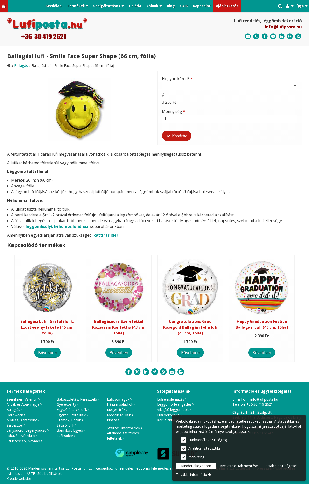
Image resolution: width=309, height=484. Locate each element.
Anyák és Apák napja (23, 404)
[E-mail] (247, 36)
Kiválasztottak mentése (239, 466)
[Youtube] (273, 36)
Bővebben (47, 352)
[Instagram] (289, 36)
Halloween (15, 415)
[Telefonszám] (256, 36)
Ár (164, 95)
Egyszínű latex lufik (72, 409)
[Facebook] (264, 36)
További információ (191, 474)
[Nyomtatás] (180, 372)
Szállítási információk (123, 428)
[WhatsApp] (163, 372)
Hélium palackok (120, 404)
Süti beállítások (49, 473)
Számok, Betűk (69, 420)
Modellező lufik (119, 415)
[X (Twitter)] (137, 372)
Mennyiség (173, 111)
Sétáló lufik (65, 425)
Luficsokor (65, 435)
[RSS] (298, 36)
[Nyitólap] (4, 6)
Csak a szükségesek (282, 466)
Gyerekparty (66, 404)
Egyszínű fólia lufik (71, 415)
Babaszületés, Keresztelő (77, 399)
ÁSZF (31, 473)
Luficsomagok (118, 399)
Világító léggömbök (173, 409)
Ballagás (13, 409)
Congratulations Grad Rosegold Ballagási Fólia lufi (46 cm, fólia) (190, 327)
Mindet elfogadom (196, 466)
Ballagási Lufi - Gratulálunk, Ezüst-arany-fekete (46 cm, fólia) (47, 327)
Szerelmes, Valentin (22, 399)
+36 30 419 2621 (259, 404)
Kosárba (179, 135)
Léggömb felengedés (174, 404)
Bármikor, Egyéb (70, 430)
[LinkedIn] (281, 36)
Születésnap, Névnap (23, 441)
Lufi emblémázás (170, 399)
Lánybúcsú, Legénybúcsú (26, 430)
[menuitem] (4, 6)
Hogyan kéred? (177, 78)
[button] (302, 6)
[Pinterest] (154, 372)
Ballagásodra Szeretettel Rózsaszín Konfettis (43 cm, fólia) (119, 327)
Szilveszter (15, 425)
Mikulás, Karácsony (22, 420)
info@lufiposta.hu (283, 27)
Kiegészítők (116, 409)
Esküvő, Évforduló (21, 435)
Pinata (112, 420)
